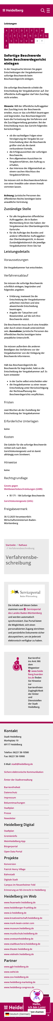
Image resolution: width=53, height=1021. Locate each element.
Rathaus (23, 545)
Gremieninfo (10, 836)
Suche (44, 10)
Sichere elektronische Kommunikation (23, 771)
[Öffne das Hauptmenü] (48, 10)
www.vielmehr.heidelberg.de (19, 954)
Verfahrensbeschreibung (22, 559)
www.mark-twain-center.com (19, 923)
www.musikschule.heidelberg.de (21, 933)
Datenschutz (10, 792)
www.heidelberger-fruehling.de (20, 907)
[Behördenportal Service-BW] (26, 593)
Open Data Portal (13, 851)
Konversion (10, 864)
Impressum (10, 797)
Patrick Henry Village (14, 869)
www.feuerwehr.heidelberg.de (19, 902)
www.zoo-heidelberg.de (16, 977)
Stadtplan (9, 807)
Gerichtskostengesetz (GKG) (18, 501)
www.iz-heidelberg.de (15, 912)
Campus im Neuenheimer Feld (19, 884)
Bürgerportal (11, 846)
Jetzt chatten (37, 1011)
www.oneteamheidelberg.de (18, 938)
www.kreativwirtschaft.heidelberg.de (23, 918)
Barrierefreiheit (12, 787)
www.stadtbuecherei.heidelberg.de (22, 943)
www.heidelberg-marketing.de (19, 982)
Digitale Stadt (11, 879)
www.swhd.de (11, 971)
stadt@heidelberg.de (22, 764)
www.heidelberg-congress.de (19, 987)
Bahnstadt (9, 874)
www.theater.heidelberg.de (18, 949)
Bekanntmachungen (14, 802)
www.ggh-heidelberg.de (16, 966)
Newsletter (9, 818)
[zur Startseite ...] (19, 1007)
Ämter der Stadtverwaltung (18, 779)
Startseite (11, 545)
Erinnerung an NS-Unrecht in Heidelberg (25, 889)
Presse (7, 813)
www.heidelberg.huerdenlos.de (35, 674)
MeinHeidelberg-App (14, 841)
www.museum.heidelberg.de (19, 928)
